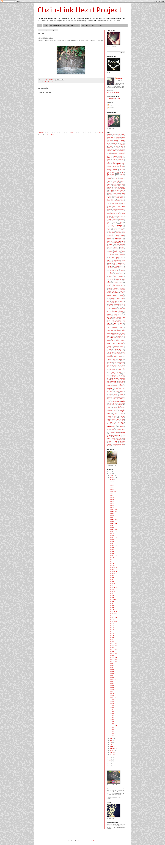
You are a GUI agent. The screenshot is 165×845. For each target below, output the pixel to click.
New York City (118, 323)
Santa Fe (111, 379)
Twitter (122, 420)
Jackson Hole (115, 258)
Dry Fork (123, 213)
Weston (113, 438)
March (111, 479)
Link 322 (112, 619)
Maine (112, 286)
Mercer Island (112, 298)
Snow (116, 392)
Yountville (114, 445)
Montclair (109, 307)
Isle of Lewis (111, 257)
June (111, 742)
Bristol (114, 163)
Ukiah (122, 422)
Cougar (112, 203)
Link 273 (112, 563)
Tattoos (120, 409)
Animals (117, 138)
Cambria (121, 177)
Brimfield (122, 162)
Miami (108, 301)
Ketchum (122, 264)
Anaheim (123, 137)
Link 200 (112, 495)
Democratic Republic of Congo (119, 209)
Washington (110, 435)
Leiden (111, 273)
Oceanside (117, 330)
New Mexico (111, 320)
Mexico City (121, 299)
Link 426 (112, 719)
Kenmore (123, 263)
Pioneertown (115, 346)
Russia (108, 368)
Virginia (123, 432)
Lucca (108, 285)
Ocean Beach (110, 330)
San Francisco (115, 374)
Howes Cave (122, 247)
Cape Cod (113, 180)
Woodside (122, 441)
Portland (109, 349)
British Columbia (121, 163)
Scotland (109, 384)
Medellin (115, 294)
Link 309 (112, 607)
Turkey (122, 419)
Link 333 (112, 623)
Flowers (109, 223)
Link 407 (112, 683)
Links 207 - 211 (113, 509)
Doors (117, 213)
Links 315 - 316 (113, 613)
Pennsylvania (119, 342)
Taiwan (118, 407)
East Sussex (112, 216)
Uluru (108, 423)
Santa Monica (118, 379)
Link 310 (112, 609)
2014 (110, 757)
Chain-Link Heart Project (79, 9)
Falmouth (121, 220)
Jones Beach (117, 260)
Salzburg (119, 369)
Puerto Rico (110, 353)
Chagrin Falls (121, 184)
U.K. (118, 422)
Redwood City (116, 360)
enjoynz (85, 840)
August (111, 746)
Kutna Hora (109, 267)
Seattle (121, 385)
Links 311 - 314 (113, 611)
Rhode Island (121, 362)
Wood (115, 441)
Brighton (108, 162)
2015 (110, 759)
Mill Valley (113, 302)
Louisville (115, 282)
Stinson (108, 401)
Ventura (118, 429)
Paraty (108, 340)
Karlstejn (110, 263)
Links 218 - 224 (113, 519)
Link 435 (112, 733)
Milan (108, 302)
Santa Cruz (122, 378)
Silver (116, 389)
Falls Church (114, 220)
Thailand (122, 410)
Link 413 (112, 695)
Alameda (118, 134)
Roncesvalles (109, 366)
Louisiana (109, 282)
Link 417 (112, 701)
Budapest (122, 166)
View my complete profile (113, 92)
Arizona (108, 143)
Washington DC (119, 435)
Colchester (112, 194)
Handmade (118, 238)
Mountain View (116, 310)
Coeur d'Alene (117, 193)
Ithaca (108, 258)
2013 (110, 473)
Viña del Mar (111, 432)
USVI (119, 425)
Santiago (50, 81)
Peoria (108, 343)
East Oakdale (115, 215)
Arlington (115, 143)
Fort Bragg (122, 223)
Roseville (116, 366)
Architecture (113, 141)
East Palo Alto (122, 215)
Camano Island (120, 175)
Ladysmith (115, 267)
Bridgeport (121, 160)
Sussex (114, 404)
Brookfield (112, 165)
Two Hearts (110, 422)
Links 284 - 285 (113, 575)
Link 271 (112, 559)
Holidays (111, 244)
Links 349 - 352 (113, 645)
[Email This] (56, 80)
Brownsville (109, 166)
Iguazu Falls (121, 251)
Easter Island (120, 216)
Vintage (117, 432)
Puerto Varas (118, 353)
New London (122, 318)
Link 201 (112, 497)
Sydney (115, 406)
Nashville (109, 312)
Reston (114, 362)
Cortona (115, 202)
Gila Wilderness (117, 229)
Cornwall (117, 200)
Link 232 (112, 525)
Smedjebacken (110, 392)
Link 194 (112, 485)
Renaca (123, 360)
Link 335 (112, 627)
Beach (114, 150)
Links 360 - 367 (113, 653)
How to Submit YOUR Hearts (88, 25)
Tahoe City (109, 407)
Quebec (116, 355)
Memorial (115, 295)
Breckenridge (120, 159)
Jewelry (109, 260)
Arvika (108, 144)
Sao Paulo (121, 381)
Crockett (123, 203)
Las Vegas (109, 272)
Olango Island (110, 333)
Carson (118, 181)
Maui (110, 294)
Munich (122, 310)
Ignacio (115, 251)
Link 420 (112, 707)
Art (120, 143)
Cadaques (121, 170)
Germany (121, 228)
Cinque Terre (116, 191)
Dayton (121, 207)
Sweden (120, 404)
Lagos (120, 267)
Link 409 (112, 687)
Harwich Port (109, 241)
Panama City (114, 339)
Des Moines (121, 210)
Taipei (114, 407)
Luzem (113, 285)
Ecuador (109, 217)
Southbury (110, 397)
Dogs (117, 212)
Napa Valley (121, 311)
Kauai (118, 263)
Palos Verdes (121, 337)
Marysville (122, 291)
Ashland (113, 144)
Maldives (117, 286)
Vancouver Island (119, 428)
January (112, 475)
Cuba (109, 204)
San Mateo (113, 375)
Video (114, 430)
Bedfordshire (121, 150)
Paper (120, 339)
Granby (123, 231)
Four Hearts (119, 225)
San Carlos (111, 372)
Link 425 (112, 717)
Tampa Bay (112, 409)
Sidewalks (109, 388)
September (112, 748)
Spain (119, 397)
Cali (122, 172)
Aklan (114, 134)
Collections (109, 196)
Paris (112, 340)
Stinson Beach (115, 401)
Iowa (108, 255)
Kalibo (112, 261)
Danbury (115, 207)
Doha (122, 212)
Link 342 (112, 641)
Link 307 (112, 603)
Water (108, 436)
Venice (113, 429)
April (111, 738)
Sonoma (121, 394)
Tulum (118, 419)
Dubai (109, 215)
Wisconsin (109, 441)
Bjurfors (119, 154)
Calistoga (122, 174)
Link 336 (112, 629)
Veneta (108, 429)
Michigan (121, 301)
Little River (121, 276)
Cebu (110, 182)
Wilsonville (113, 439)
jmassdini (119, 78)
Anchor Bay (110, 138)
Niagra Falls (121, 324)
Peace (122, 340)
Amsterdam (117, 137)
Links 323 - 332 (113, 621)
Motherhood (114, 308)
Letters (121, 273)
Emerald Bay (121, 217)
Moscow (119, 307)
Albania (110, 135)
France (108, 226)
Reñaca (110, 362)
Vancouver (109, 428)
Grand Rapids (118, 232)
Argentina (121, 141)
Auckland (111, 146)
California (110, 174)
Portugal (108, 350)
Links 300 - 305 (113, 599)
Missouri (123, 304)
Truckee (108, 419)
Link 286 (112, 577)
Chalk (115, 185)
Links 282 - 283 (113, 573)
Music (108, 311)
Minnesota (117, 304)
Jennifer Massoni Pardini (114, 98)
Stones (53, 81)
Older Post (100, 132)
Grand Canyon (111, 232)
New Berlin (109, 317)
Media (121, 294)
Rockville (122, 363)
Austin (122, 146)
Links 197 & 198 (113, 491)
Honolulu (116, 245)
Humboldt (116, 248)
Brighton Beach (115, 162)
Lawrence (116, 272)
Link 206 (112, 507)
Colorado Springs (119, 197)
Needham (109, 314)
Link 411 (112, 691)
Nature (46, 81)
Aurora (117, 146)
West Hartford (116, 436)
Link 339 (112, 635)
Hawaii (121, 241)
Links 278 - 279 (113, 569)
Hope (122, 245)
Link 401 (112, 675)
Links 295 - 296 (113, 591)
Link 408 (112, 685)
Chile (43, 81)
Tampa (123, 407)
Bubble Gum (115, 166)
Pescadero (120, 343)
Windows (119, 439)
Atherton (123, 144)
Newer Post (41, 132)
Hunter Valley (109, 250)
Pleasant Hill (109, 347)
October (112, 750)
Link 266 (112, 553)
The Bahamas (110, 411)
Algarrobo (122, 135)
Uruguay (114, 425)
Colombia (120, 196)
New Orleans (118, 320)
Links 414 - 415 (113, 697)
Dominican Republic (111, 213)
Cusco (124, 204)
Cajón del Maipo (110, 172)
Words (121, 442)
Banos (122, 149)
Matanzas (123, 292)
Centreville (114, 184)
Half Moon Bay (120, 236)
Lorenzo (45, 25)
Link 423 (112, 713)
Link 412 (112, 693)
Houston (115, 247)
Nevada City (121, 315)
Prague (121, 350)
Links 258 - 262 (113, 545)
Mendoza (116, 296)
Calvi (113, 175)
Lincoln (110, 276)
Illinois (108, 253)
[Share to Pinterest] (63, 80)
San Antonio (114, 370)
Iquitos (118, 255)
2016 (110, 761)
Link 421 (112, 709)
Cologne (114, 196)
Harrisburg (117, 239)
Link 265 (112, 551)
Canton (108, 180)
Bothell (108, 159)
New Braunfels (117, 317)
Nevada (115, 315)
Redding (120, 359)
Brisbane (109, 163)
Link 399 (112, 671)
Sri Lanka (113, 398)
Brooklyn (119, 165)
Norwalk (121, 327)
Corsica (122, 200)
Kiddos (109, 266)
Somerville (115, 394)
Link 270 (112, 557)
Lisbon (115, 276)
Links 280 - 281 (113, 571)
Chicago (118, 188)
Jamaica (121, 258)
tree (112, 417)
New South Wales (117, 321)
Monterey (114, 307)
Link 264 (112, 549)
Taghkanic (121, 406)
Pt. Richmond (117, 352)
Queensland (109, 356)
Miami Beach (114, 301)
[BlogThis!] (58, 80)
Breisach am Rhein (111, 160)
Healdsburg (109, 242)
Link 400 (112, 673)
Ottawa (108, 336)
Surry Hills (109, 404)
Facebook (121, 219)
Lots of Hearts (118, 281)
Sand (108, 378)
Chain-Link (109, 185)
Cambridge (109, 178)
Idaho (124, 250)
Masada (108, 292)
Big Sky (109, 154)
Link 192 (112, 481)
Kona (122, 266)
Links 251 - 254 (113, 537)
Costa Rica (121, 202)
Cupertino (114, 204)
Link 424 (112, 715)
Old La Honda (117, 333)
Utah (122, 425)
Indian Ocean (110, 254)
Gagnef (120, 226)
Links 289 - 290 (113, 583)
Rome (122, 365)
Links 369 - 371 (113, 657)
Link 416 (112, 699)
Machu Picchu (120, 285)
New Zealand (109, 324)
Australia (109, 147)
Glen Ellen (118, 231)
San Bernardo (122, 370)
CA (107, 170)
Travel (115, 416)
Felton (108, 222)
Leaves (123, 272)
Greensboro (111, 235)
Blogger (95, 840)
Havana (115, 241)
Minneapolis (110, 304)
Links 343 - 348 (113, 643)
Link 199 (112, 493)
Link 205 (112, 505)
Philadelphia (121, 344)
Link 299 (112, 597)
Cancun (121, 178)
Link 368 (112, 655)
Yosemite (109, 445)
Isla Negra (123, 255)
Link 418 (112, 703)
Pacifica (113, 336)
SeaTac (115, 385)
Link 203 (112, 501)
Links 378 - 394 (113, 661)
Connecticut (110, 199)
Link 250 (112, 535)
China (112, 190)
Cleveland (110, 193)
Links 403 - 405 (113, 679)
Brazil (114, 159)
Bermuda (115, 153)
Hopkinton (109, 247)
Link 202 (112, 499)
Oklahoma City (121, 331)
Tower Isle (121, 414)
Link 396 (112, 665)
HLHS (124, 242)
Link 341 (112, 639)
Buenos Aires (110, 167)
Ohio (109, 331)
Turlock (108, 420)
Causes (123, 181)
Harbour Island (110, 239)
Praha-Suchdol (110, 352)
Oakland (120, 329)
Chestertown (122, 187)
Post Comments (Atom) (50, 134)
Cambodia (115, 177)
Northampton (114, 327)
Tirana (121, 413)
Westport (119, 438)
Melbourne (109, 295)
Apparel (123, 140)
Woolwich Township (113, 442)
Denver (115, 210)
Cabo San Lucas (113, 170)
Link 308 (112, 605)
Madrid (108, 286)
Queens (122, 355)
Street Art (113, 403)
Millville (118, 302)
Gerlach (115, 228)
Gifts (108, 229)
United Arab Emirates (115, 423)
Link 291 (112, 585)
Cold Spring (120, 194)
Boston (121, 157)
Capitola (108, 181)
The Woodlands (117, 411)
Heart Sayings (116, 242)
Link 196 (112, 489)
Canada (115, 178)
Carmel (113, 181)
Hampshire (109, 238)
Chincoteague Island (119, 190)
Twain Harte (116, 420)
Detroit (113, 212)
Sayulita (114, 382)
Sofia (110, 394)
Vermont (123, 429)
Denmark (110, 210)
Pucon (123, 352)
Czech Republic (112, 206)
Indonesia (122, 254)
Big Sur (114, 154)
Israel (117, 257)
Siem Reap (118, 388)
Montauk (121, 305)
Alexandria (116, 135)
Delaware (109, 209)
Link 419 (112, 705)
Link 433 (112, 729)
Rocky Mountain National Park (113, 365)
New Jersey (115, 318)
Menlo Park (122, 297)
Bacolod (119, 147)
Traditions (109, 416)
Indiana (116, 254)
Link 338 (112, 633)
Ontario (113, 334)
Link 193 (112, 483)
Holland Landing (120, 244)
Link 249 (112, 533)
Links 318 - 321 (113, 617)
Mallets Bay (122, 286)
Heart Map (99, 25)
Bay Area (109, 150)
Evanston (115, 219)
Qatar (112, 355)
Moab (110, 305)
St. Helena (119, 398)
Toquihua (109, 414)
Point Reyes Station (119, 347)
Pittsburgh (122, 346)
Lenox (116, 273)
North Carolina (117, 326)
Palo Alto (113, 337)
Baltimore (112, 149)
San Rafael (121, 376)
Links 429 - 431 (113, 725)
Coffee (123, 193)
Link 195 (112, 487)
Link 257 (112, 543)
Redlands (109, 360)
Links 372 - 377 (113, 659)
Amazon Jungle (110, 137)
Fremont (114, 226)
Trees (115, 417)
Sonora (108, 395)
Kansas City (122, 261)
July (111, 744)
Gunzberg (109, 236)
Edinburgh (114, 217)
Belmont (118, 151)
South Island (122, 395)
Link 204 (112, 503)
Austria (115, 147)
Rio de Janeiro (110, 363)
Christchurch (109, 191)
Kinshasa (117, 266)
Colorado (109, 197)
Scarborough (120, 382)
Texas (115, 410)
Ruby (122, 366)
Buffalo (116, 167)
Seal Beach (109, 385)
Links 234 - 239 (113, 529)
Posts (110, 105)
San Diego (118, 372)
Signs (110, 390)
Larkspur (121, 270)
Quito (120, 356)
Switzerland (109, 406)
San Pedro (114, 376)
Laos (117, 270)
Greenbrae (122, 233)
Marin (110, 289)
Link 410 (112, 689)
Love (120, 282)
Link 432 (112, 727)
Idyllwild (110, 251)
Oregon (120, 334)
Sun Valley (121, 403)
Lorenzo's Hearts (75, 25)
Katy (114, 263)
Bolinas (121, 156)
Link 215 (112, 513)
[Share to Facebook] (61, 80)
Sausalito (109, 382)
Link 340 (112, 637)
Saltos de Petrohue (111, 369)
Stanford (121, 400)
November (112, 752)
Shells (116, 386)
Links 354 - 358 (113, 649)
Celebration (116, 182)
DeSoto (108, 212)
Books (108, 157)
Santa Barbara (115, 378)
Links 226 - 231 (113, 523)
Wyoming (109, 444)
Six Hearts (109, 391)
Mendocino (109, 296)
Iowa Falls (113, 255)
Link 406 (112, 681)
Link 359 (112, 651)
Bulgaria (121, 167)
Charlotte (115, 187)
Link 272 (112, 561)
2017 (110, 763)
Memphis (121, 295)
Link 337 (112, 631)
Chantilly (121, 185)
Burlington (122, 169)
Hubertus (110, 248)
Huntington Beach (117, 250)
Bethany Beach (122, 153)
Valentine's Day (111, 426)
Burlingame (115, 169)
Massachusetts (115, 292)
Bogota (115, 156)
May (111, 740)
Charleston (109, 187)
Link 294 (112, 589)
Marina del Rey (116, 289)
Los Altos (112, 279)
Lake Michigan (115, 269)
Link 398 (112, 669)
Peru (114, 343)
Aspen (118, 144)
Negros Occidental (118, 314)
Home (39, 25)
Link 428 (112, 723)
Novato (108, 329)
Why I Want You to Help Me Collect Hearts (59, 25)
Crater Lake (118, 203)
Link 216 (112, 515)
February (112, 477)
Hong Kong (109, 245)
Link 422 (112, 711)
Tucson (113, 419)
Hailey (114, 236)
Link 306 (112, 601)
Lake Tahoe (122, 269)
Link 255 (112, 539)
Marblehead (122, 288)
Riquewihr (117, 363)
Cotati (108, 203)
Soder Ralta (122, 392)
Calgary (117, 172)
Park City (117, 340)
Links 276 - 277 (113, 567)
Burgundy (109, 169)
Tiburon (115, 413)
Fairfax (108, 220)
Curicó (119, 204)
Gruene (117, 235)
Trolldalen (122, 417)
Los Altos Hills (118, 279)
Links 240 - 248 (113, 531)
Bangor (117, 149)
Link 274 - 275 (113, 565)
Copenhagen (120, 199)
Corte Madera (109, 202)
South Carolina (115, 395)
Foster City (111, 225)
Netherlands (109, 315)
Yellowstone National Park (118, 444)
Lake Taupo (111, 270)
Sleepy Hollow (119, 391)
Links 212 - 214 (113, 511)
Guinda (122, 235)
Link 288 (112, 581)
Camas (108, 177)
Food (115, 223)
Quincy (115, 356)
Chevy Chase (111, 188)
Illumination (116, 253)
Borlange (115, 157)
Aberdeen (109, 134)
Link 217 (112, 517)
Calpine (108, 175)
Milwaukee (123, 302)
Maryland (115, 291)
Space (115, 397)
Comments (111, 107)
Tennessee (109, 410)
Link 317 (112, 615)
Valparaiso (121, 426)
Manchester (116, 288)
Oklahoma (114, 331)
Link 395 (112, 663)
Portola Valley (118, 349)
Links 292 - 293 (113, 587)
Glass (112, 231)
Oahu (115, 328)
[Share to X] (59, 80)
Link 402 (112, 677)
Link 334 (112, 625)
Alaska (123, 134)
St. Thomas (113, 400)
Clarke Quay (122, 191)
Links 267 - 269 (113, 555)
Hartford (122, 239)
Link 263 (112, 547)
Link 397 (112, 667)
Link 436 (112, 736)
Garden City (109, 228)
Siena (124, 388)
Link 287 (112, 579)
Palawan (119, 336)
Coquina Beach (110, 200)
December (112, 754)
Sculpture (120, 384)
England (109, 219)
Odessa (123, 330)
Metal (108, 300)
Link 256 (112, 541)
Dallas (119, 206)
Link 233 (112, 527)
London (108, 277)
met (123, 298)
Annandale (116, 140)
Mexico (114, 300)
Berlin (110, 153)
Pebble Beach (110, 342)
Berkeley (123, 151)
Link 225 (112, 521)
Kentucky (110, 264)
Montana (115, 305)
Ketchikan (116, 264)
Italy (122, 257)
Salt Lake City (121, 368)
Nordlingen (109, 326)
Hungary (121, 248)
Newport (115, 324)
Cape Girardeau (120, 180)
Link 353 (112, 647)
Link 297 (112, 593)
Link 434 (112, 731)
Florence (114, 222)
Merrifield (118, 298)
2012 (110, 471)
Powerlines (115, 350)
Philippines (109, 346)
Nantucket (114, 311)
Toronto (114, 414)
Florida (120, 222)
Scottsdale (114, 384)
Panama (108, 339)
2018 (110, 765)
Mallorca (110, 288)
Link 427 (112, 721)
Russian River (114, 368)
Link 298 (112, 595)
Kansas (116, 261)
